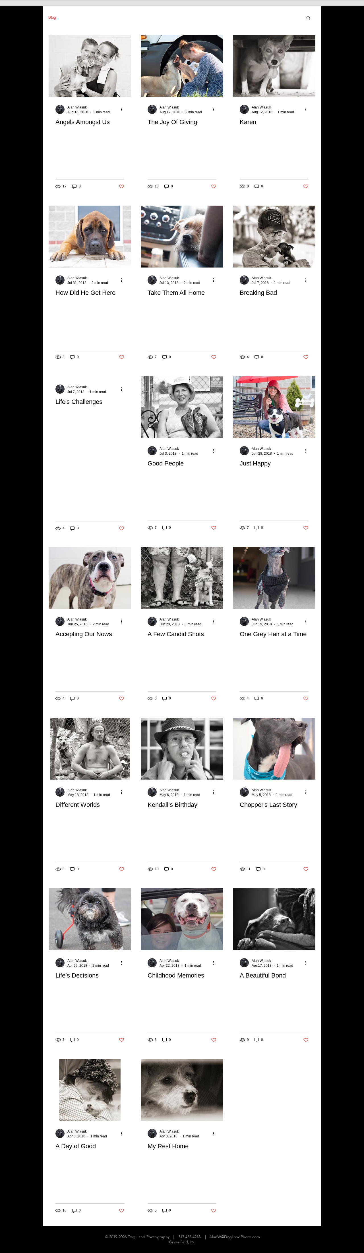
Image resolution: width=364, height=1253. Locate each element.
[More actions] (123, 109)
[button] (308, 18)
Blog (52, 17)
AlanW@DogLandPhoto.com (234, 1236)
